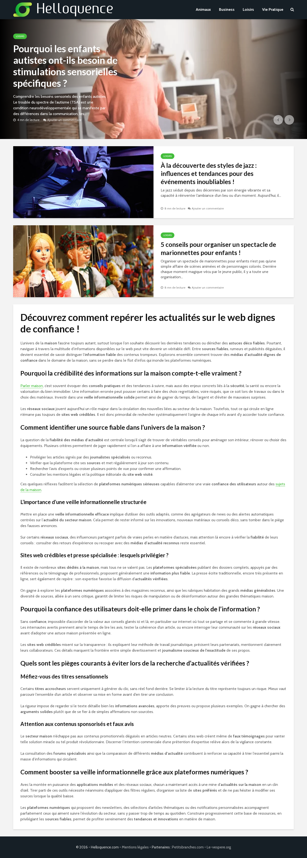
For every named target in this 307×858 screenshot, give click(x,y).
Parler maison (31, 385)
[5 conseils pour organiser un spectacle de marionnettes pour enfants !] (83, 261)
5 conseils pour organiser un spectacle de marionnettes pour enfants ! (218, 248)
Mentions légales (135, 847)
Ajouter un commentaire (64, 120)
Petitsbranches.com (188, 847)
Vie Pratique (272, 9)
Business (227, 9)
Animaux (203, 9)
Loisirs (248, 9)
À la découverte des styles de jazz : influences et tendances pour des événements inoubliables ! (209, 174)
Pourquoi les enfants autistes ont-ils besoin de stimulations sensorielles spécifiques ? (65, 66)
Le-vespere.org (219, 847)
